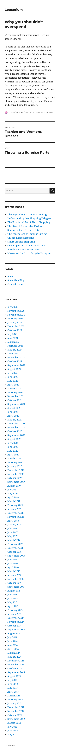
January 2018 (14, 524)
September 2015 (16, 586)
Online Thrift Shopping (20, 237)
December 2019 (15, 470)
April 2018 (13, 520)
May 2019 (12, 493)
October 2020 (14, 431)
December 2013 (15, 660)
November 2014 (15, 621)
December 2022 (16, 353)
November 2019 (15, 474)
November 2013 (15, 664)
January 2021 (14, 419)
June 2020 (12, 446)
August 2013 (14, 676)
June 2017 (12, 532)
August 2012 (14, 722)
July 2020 (12, 443)
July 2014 (12, 637)
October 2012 (14, 715)
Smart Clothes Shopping (21, 241)
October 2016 (14, 551)
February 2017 (15, 544)
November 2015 (15, 579)
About (10, 276)
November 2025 (16, 310)
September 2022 (16, 365)
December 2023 (15, 326)
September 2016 (16, 555)
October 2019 (14, 478)
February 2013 (15, 699)
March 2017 (13, 540)
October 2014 (14, 625)
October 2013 (14, 668)
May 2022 (12, 380)
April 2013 (13, 691)
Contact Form (15, 284)
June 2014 (12, 641)
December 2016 (15, 548)
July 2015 (12, 594)
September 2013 (16, 672)
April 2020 (13, 454)
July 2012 (12, 726)
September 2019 (16, 481)
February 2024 (15, 318)
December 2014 (15, 617)
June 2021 (12, 411)
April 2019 (13, 497)
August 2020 (14, 439)
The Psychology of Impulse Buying (27, 234)
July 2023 (12, 334)
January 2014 (14, 656)
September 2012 (16, 719)
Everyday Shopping (44, 112)
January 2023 (14, 349)
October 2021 (14, 400)
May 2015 (12, 602)
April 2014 (13, 649)
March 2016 (13, 571)
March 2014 (13, 652)
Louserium (14, 10)
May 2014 (12, 645)
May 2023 (12, 338)
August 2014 (14, 633)
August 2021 (14, 408)
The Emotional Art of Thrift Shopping (28, 222)
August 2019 (14, 485)
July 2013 (12, 680)
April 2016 (13, 567)
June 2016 (12, 563)
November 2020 (16, 427)
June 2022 (12, 377)
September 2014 (16, 629)
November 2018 (15, 516)
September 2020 (16, 435)
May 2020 (12, 450)
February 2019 (15, 505)
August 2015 (14, 590)
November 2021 (15, 396)
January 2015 (14, 614)
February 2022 (15, 392)
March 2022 (14, 388)
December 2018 (15, 513)
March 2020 (14, 458)
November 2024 (16, 314)
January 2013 (14, 703)
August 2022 (14, 369)
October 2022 (14, 361)
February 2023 (15, 345)
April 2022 (13, 384)
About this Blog (16, 280)
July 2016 (12, 559)
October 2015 (14, 583)
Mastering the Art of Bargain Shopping (29, 253)
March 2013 (13, 695)
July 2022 (12, 373)
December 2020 (16, 423)
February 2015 (15, 610)
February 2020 (15, 462)
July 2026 (12, 307)
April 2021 (13, 415)
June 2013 (12, 684)
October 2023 (14, 330)
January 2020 (14, 466)
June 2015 (12, 598)
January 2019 (14, 509)
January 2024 (14, 322)
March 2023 (14, 342)
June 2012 (12, 730)
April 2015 (13, 606)
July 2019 (12, 489)
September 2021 (16, 404)
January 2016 (14, 575)
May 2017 (12, 536)
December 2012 (15, 707)
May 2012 (12, 734)
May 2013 (12, 687)
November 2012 (15, 711)
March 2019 (13, 501)
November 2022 (16, 357)
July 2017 (12, 528)
